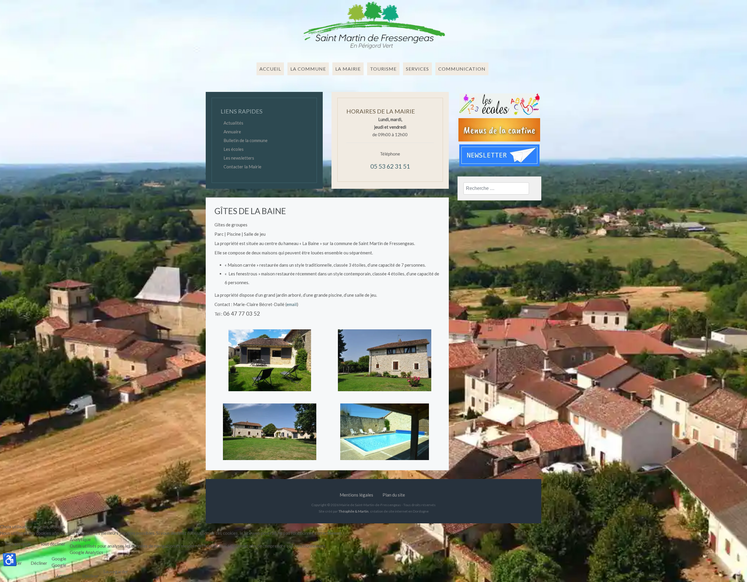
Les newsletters (239, 157)
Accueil (270, 68)
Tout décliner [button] (52, 543)
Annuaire (232, 131)
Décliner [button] (39, 563)
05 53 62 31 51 (390, 166)
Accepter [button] (65, 575)
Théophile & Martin (353, 511)
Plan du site (394, 494)
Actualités (233, 122)
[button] (309, 69)
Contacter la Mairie (242, 166)
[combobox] (496, 188)
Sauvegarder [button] (115, 571)
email (292, 304)
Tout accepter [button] (17, 543)
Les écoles (234, 149)
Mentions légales (356, 494)
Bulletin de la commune (246, 140)
